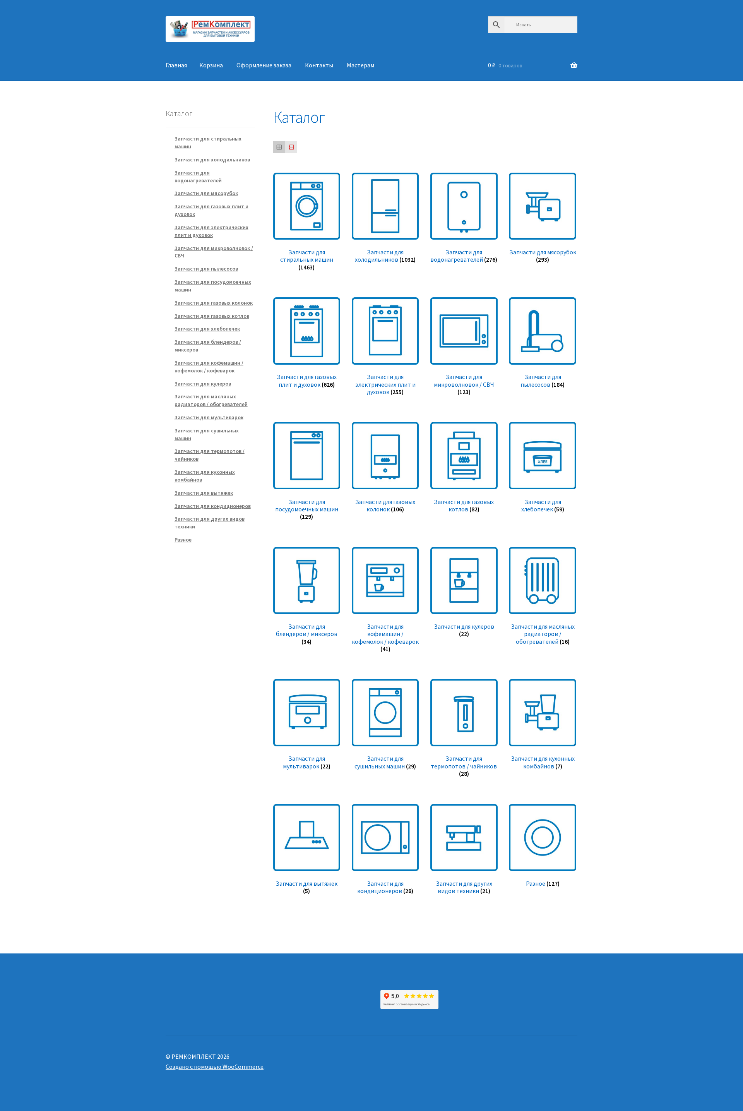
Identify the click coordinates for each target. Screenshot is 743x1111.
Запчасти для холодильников (212, 159)
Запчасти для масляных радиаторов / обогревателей (211, 400)
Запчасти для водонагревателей (198, 176)
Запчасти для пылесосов (206, 268)
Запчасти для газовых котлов (212, 315)
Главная (176, 65)
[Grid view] (279, 147)
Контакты (319, 65)
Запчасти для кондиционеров (213, 505)
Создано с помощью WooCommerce (215, 1066)
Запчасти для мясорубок (206, 193)
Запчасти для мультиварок (209, 417)
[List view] (291, 147)
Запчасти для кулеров (203, 383)
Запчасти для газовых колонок (214, 302)
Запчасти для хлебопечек (207, 328)
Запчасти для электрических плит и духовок (211, 231)
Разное (183, 539)
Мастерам (360, 65)
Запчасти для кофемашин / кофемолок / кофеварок (209, 366)
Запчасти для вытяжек (204, 492)
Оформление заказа (263, 65)
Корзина (211, 65)
